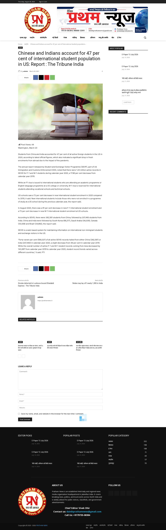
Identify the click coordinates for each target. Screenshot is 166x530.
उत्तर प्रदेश (79, 342)
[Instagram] (129, 493)
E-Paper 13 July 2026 (130, 55)
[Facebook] (35, 77)
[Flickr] (122, 493)
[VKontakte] (134, 493)
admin (25, 71)
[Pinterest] (46, 77)
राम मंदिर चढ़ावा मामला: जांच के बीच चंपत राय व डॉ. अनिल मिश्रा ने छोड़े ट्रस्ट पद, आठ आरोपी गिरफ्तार (89, 348)
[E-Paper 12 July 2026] (114, 69)
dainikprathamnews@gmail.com (83, 511)
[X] (41, 77)
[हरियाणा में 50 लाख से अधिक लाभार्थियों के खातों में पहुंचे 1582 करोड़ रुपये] (114, 93)
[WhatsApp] (52, 77)
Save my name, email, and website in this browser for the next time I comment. (52, 414)
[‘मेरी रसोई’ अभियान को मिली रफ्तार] (114, 81)
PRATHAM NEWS (41, 525)
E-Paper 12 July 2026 (130, 66)
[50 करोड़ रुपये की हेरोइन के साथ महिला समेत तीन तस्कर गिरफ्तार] (60, 334)
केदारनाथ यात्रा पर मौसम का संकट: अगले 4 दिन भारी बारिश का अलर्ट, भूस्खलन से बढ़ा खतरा (30, 348)
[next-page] (23, 356)
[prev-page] (19, 356)
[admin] (19, 71)
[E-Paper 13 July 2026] (114, 57)
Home (20, 44)
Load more (127, 102)
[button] (145, 37)
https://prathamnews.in (45, 300)
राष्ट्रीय (26, 44)
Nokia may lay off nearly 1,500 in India (88, 283)
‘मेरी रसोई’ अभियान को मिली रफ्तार (132, 78)
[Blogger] (111, 493)
